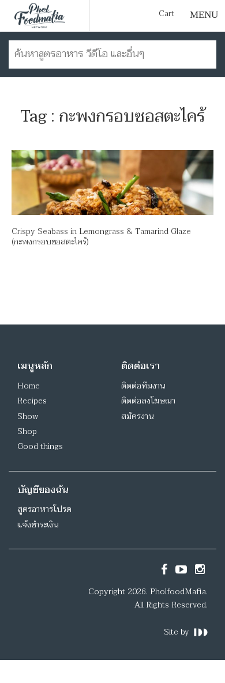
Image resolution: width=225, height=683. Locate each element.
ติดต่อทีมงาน (143, 386)
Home (28, 386)
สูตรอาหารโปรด (44, 509)
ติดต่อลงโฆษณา (148, 400)
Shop (27, 431)
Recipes (32, 400)
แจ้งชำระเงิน (37, 524)
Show (27, 416)
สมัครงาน (137, 416)
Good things (40, 446)
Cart (166, 13)
